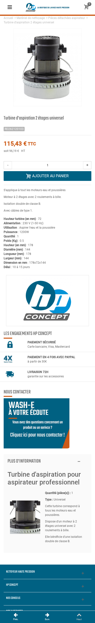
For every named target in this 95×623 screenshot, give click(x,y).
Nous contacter (17, 392)
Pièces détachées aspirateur (66, 18)
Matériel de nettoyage (31, 18)
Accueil (8, 18)
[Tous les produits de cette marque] (47, 300)
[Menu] (10, 7)
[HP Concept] (47, 7)
